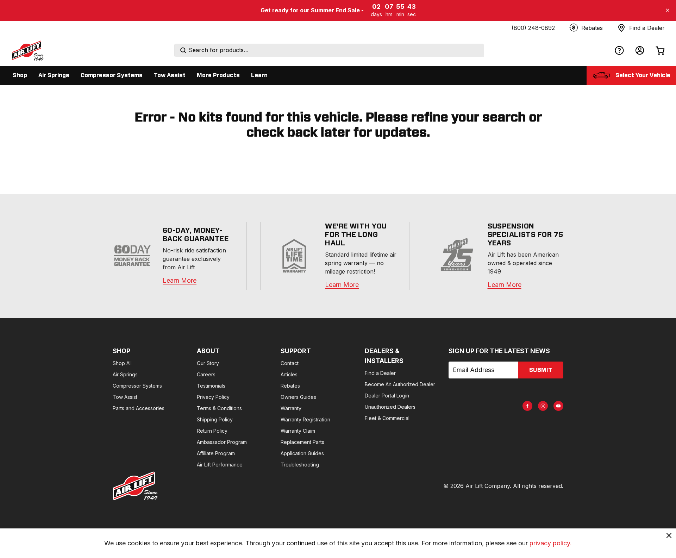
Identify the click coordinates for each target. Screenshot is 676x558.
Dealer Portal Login (387, 396)
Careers (206, 374)
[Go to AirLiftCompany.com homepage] (135, 485)
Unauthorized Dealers (390, 407)
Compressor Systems (137, 386)
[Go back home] (27, 50)
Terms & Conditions (219, 408)
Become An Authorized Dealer (400, 384)
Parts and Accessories (138, 408)
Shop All (122, 363)
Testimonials (211, 386)
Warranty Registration (305, 419)
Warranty (291, 408)
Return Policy (212, 431)
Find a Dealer (380, 373)
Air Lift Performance (220, 465)
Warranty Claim (298, 431)
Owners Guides (298, 397)
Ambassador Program (222, 442)
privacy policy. (551, 543)
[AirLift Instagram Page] (543, 406)
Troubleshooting (300, 465)
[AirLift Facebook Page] (527, 406)
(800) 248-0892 (533, 27)
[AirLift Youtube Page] (558, 406)
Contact (290, 363)
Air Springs (125, 374)
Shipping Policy (215, 419)
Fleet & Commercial (387, 418)
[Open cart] (660, 50)
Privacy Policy (213, 397)
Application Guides (302, 453)
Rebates (290, 386)
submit (540, 370)
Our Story (208, 363)
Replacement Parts (302, 442)
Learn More (179, 280)
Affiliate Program (216, 453)
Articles (289, 374)
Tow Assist (125, 397)
